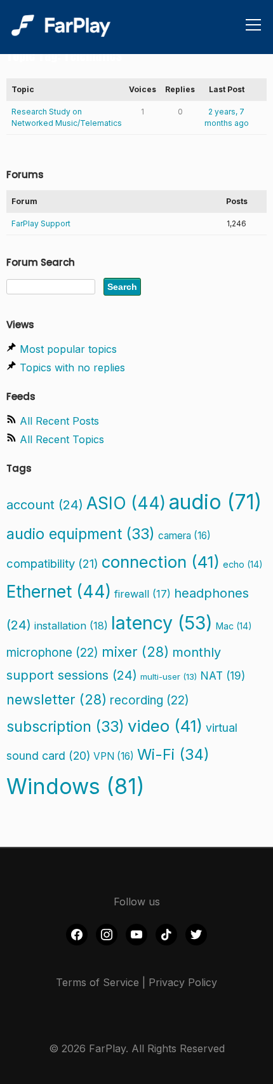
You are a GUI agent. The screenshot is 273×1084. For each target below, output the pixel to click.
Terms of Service (97, 982)
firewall (142, 593)
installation (71, 625)
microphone (52, 652)
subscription (65, 726)
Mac (234, 626)
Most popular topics (68, 349)
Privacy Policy (183, 982)
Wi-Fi (173, 754)
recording (149, 700)
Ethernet (58, 591)
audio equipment (80, 534)
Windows (75, 786)
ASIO (126, 503)
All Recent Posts (59, 421)
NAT (222, 675)
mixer (135, 651)
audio (215, 502)
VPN (113, 756)
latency (162, 623)
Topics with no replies (72, 367)
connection (161, 562)
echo (243, 564)
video (165, 726)
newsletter (56, 699)
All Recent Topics (62, 439)
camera (184, 536)
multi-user (168, 676)
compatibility (52, 563)
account (44, 504)
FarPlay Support (40, 223)
